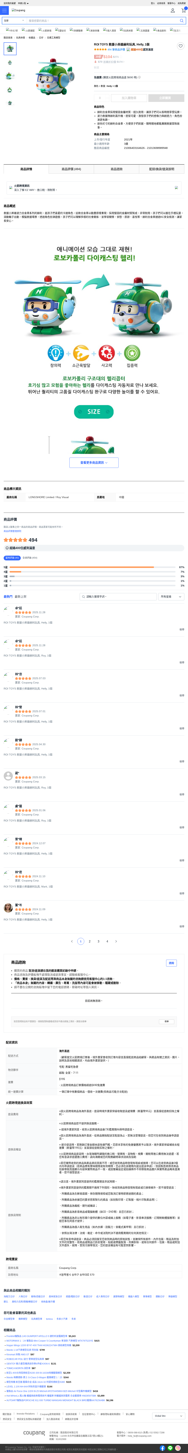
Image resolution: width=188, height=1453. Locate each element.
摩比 (6, 1301)
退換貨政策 (71, 1414)
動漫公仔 (88, 1296)
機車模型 (23, 1319)
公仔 (41, 37)
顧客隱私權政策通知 (110, 1414)
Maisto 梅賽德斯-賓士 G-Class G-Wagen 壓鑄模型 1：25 (34, 1377)
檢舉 (167, 1021)
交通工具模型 (53, 37)
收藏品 (32, 37)
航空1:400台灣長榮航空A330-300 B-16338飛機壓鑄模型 (34, 1373)
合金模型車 (9, 1319)
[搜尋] (182, 20)
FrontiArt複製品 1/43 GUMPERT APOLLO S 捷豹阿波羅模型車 (36, 1336)
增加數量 (107, 100)
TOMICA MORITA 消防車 (18, 1368)
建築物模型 (118, 1296)
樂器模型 (172, 1296)
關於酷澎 (7, 1414)
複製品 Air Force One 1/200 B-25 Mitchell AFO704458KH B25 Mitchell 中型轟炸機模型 (49, 1391)
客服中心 (171, 3)
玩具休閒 (20, 37)
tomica (49, 1319)
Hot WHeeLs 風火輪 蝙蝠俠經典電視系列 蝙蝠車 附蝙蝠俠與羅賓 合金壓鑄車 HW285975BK (51, 1396)
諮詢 (171, 963)
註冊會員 (161, 3)
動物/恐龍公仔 (38, 1296)
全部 (6, 20)
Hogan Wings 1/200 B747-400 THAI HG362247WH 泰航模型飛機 (38, 1345)
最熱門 (8, 596)
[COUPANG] (34, 1434)
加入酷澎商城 (53, 1419)
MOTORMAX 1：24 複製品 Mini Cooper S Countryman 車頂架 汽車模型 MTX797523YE (49, 1341)
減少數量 (107, 96)
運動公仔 (160, 1296)
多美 (73, 1319)
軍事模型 (147, 1296)
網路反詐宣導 (71, 1419)
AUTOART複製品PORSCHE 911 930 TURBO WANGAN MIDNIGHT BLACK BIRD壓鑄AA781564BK (55, 1400)
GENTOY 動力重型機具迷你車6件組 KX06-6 (28, 1363)
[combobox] (171, 596)
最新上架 (20, 596)
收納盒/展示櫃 (48, 1301)
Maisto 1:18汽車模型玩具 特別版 (22, 1350)
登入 (153, 3)
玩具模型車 (36, 1319)
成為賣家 (182, 3)
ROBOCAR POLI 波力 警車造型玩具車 (25, 1359)
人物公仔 (23, 1296)
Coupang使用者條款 (50, 1414)
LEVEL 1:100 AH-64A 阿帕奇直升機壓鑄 (26, 1386)
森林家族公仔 (55, 1296)
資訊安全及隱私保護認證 (29, 1419)
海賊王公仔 (9, 1296)
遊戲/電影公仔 (73, 1296)
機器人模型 (133, 1296)
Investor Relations (26, 1413)
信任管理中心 (88, 1414)
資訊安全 (7, 1419)
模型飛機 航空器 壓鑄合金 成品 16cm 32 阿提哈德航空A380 (35, 1382)
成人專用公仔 (102, 1296)
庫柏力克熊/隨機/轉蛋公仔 (24, 1301)
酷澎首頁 (8, 37)
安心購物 (130, 1414)
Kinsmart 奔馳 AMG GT (17, 1354)
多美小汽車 (62, 1319)
